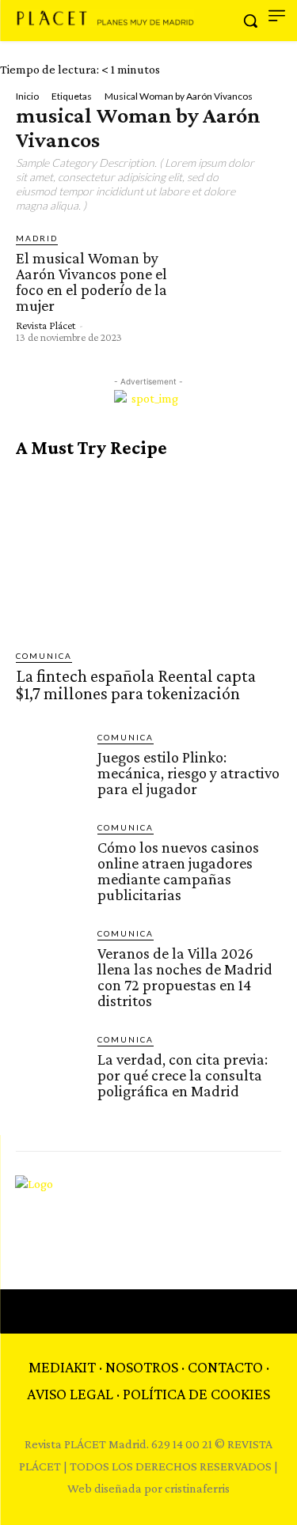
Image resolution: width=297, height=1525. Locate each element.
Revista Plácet (45, 325)
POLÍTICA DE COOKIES (196, 1393)
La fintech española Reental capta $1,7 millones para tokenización (136, 684)
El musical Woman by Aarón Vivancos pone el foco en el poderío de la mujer (91, 281)
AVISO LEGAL (70, 1393)
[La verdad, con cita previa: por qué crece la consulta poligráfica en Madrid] (50, 1067)
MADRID (37, 238)
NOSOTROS (141, 1367)
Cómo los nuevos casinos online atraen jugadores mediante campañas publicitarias (178, 870)
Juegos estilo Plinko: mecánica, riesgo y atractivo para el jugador (188, 772)
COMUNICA (44, 655)
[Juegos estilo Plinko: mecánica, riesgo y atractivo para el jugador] (50, 765)
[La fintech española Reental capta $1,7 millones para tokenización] (148, 554)
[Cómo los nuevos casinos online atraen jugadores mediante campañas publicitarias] (50, 855)
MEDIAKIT (62, 1367)
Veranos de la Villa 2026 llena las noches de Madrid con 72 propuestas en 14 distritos (184, 976)
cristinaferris (197, 1488)
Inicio (27, 96)
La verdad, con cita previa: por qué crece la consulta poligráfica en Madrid (182, 1074)
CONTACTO (225, 1367)
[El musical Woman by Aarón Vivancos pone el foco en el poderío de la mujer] (231, 282)
